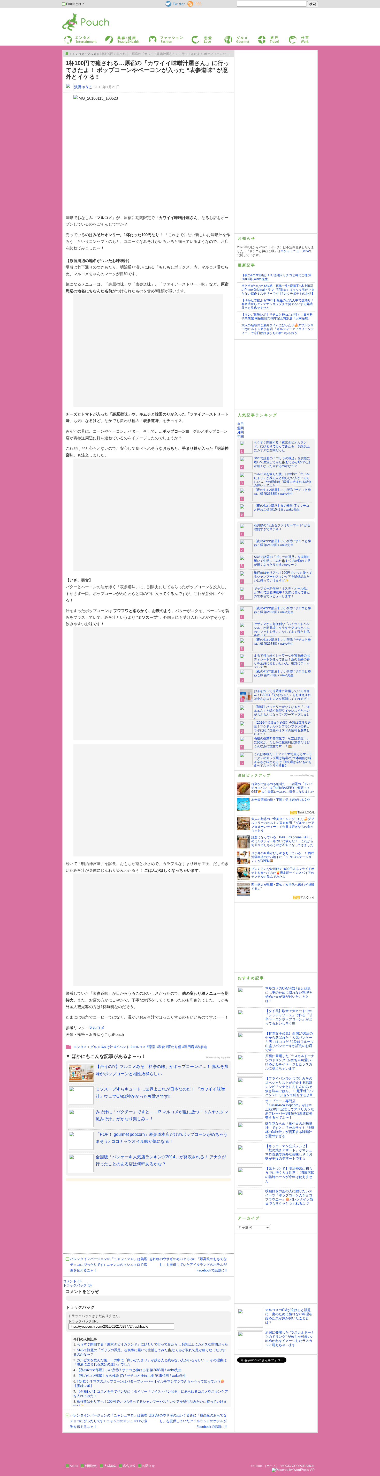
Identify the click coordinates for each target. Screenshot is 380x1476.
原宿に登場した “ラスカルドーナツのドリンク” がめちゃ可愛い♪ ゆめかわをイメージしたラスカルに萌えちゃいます (289, 1062)
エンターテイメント (78, 37)
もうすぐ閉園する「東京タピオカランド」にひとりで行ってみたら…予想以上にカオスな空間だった (152, 1344)
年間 (240, 436)
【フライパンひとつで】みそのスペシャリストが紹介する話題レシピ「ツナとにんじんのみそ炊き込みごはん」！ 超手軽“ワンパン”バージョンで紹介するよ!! (289, 1087)
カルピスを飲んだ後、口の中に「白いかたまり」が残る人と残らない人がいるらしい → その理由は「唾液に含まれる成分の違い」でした (282, 480)
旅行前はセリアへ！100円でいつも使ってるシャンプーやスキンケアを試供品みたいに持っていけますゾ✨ (283, 576)
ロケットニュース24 (294, 251)
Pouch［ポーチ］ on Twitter (174, 4)
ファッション (157, 37)
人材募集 (110, 1466)
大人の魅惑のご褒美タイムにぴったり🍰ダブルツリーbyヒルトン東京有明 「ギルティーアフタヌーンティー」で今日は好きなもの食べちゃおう (277, 329)
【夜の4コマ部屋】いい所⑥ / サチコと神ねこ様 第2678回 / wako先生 (282, 641)
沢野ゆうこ (83, 87)
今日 (240, 424)
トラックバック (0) (77, 1285)
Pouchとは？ (75, 4)
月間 (240, 432)
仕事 (291, 37)
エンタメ (80, 1047)
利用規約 (91, 1466)
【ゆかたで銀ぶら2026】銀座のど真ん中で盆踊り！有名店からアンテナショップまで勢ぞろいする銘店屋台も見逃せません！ (277, 304)
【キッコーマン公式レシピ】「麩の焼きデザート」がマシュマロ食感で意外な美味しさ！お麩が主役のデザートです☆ (288, 1152)
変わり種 (174, 1047)
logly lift (225, 1057)
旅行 (260, 37)
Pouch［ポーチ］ (75, 14)
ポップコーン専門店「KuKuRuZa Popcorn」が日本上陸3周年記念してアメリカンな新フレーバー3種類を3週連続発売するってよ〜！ (289, 1109)
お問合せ (148, 1466)
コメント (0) (72, 1281)
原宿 (152, 1047)
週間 (240, 428)
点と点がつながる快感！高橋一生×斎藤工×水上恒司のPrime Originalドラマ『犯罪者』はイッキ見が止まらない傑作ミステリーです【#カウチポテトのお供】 (278, 289)
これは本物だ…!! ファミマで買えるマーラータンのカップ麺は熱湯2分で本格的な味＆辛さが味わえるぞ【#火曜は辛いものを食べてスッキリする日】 (283, 760)
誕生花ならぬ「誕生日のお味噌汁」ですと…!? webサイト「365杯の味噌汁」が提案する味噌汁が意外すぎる (289, 1130)
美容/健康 (111, 37)
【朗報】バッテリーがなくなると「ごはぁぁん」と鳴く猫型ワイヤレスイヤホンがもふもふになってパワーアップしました (282, 712)
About (74, 1466)
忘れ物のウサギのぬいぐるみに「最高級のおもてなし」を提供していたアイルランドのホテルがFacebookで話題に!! (188, 1264)
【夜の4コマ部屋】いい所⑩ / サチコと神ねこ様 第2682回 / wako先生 (282, 673)
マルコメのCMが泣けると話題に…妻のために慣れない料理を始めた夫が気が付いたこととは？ (288, 994)
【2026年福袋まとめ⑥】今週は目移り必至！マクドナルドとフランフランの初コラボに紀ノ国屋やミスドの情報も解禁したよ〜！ (282, 728)
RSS (190, 3)
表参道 (202, 1047)
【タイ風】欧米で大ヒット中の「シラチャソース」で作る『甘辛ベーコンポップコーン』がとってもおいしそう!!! (288, 1017)
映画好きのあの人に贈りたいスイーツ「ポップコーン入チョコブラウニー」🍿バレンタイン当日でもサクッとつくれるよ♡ (289, 1197)
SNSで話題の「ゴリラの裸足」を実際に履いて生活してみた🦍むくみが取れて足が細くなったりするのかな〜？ (282, 462)
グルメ (228, 37)
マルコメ (96, 1028)
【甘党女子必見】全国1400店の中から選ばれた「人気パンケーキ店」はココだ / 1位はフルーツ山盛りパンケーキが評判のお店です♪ (289, 1041)
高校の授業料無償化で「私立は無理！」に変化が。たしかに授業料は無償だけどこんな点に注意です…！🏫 (282, 742)
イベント (123, 1047)
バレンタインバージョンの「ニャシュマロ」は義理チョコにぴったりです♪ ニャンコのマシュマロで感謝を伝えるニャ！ (108, 1264)
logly (312, 775)
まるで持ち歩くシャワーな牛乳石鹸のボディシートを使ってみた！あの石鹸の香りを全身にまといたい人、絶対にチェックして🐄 (282, 661)
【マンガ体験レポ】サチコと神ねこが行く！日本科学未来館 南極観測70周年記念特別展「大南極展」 (277, 316)
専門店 (189, 1047)
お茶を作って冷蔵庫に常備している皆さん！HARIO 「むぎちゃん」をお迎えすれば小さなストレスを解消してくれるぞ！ (282, 695)
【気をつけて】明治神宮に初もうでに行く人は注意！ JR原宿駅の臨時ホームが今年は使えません (289, 1175)
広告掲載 (129, 1466)
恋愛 (194, 37)
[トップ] (67, 53)
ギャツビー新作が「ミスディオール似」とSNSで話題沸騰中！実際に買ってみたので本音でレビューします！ (282, 592)
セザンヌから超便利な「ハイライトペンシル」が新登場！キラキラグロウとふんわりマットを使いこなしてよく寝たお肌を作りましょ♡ (282, 629)
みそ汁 (108, 1047)
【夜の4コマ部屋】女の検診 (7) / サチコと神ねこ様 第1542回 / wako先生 (131, 1376)
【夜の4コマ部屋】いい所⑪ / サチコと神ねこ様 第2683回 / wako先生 (129, 1370)
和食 (161, 1047)
